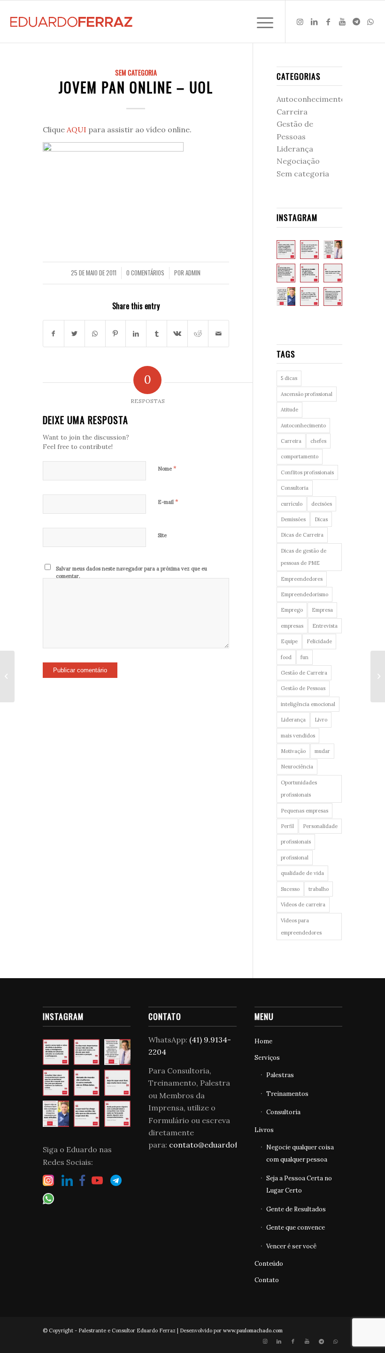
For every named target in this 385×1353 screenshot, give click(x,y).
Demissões (293, 519)
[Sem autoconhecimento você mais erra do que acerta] (286, 296)
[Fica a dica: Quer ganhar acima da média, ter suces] (332, 273)
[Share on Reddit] (198, 333)
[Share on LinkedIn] (136, 333)
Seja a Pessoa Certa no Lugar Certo (299, 1184)
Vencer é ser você (291, 1246)
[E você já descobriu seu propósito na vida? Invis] (309, 249)
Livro (321, 719)
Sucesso (290, 889)
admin (192, 272)
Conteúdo (268, 1264)
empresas (292, 626)
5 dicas (289, 378)
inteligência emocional (308, 704)
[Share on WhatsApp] (95, 333)
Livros (264, 1130)
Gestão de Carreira (304, 672)
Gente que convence (295, 1227)
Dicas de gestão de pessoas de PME (303, 556)
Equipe (289, 641)
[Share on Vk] (177, 333)
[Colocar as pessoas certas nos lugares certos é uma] (286, 273)
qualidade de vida (302, 873)
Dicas (321, 519)
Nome (167, 468)
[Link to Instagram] (300, 22)
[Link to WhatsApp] (370, 22)
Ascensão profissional (306, 394)
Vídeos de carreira (303, 904)
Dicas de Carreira (302, 535)
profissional (294, 857)
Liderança (295, 148)
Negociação (298, 161)
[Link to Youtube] (342, 22)
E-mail (168, 502)
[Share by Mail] (218, 333)
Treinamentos (287, 1094)
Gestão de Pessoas (303, 688)
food (286, 657)
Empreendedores (302, 579)
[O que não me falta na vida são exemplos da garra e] (309, 273)
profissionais (296, 841)
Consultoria (294, 488)
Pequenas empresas (304, 810)
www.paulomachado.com (253, 1330)
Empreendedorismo (304, 594)
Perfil (287, 826)
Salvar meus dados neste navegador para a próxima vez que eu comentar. (131, 572)
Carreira (292, 111)
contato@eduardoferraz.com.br (227, 1144)
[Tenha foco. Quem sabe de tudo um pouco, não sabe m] (286, 249)
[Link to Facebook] (328, 22)
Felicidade (319, 641)
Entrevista (325, 626)
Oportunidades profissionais (299, 788)
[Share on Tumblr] (156, 333)
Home (263, 1041)
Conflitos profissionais (307, 472)
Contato (266, 1280)
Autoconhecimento (311, 99)
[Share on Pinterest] (116, 333)
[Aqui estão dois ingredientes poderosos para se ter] (332, 296)
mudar (322, 751)
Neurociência (297, 766)
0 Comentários (145, 272)
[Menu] (260, 21)
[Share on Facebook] (53, 333)
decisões (321, 504)
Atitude (289, 409)
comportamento (299, 456)
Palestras (280, 1075)
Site (162, 535)
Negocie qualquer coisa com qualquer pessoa (300, 1153)
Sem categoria (136, 72)
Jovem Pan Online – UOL (136, 87)
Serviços (267, 1058)
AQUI (76, 129)
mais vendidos (298, 735)
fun (304, 657)
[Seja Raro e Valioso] (7, 676)
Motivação (293, 751)
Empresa (322, 610)
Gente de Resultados (296, 1209)
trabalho (318, 889)
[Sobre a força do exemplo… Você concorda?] (309, 296)
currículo (291, 504)
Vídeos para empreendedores (301, 926)
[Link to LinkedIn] (314, 22)
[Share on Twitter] (74, 333)
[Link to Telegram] (356, 22)
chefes (318, 441)
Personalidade (320, 826)
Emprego (292, 610)
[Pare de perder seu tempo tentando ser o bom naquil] (332, 249)
